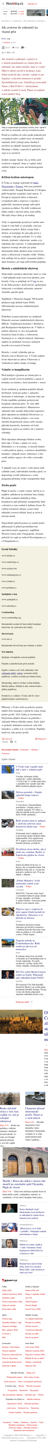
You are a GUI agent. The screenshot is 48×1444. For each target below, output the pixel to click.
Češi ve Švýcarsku (10, 1358)
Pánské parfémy (30, 1412)
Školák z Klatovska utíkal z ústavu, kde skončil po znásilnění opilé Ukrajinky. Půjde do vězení (24, 1184)
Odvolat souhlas (30, 1428)
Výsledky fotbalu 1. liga (11, 1322)
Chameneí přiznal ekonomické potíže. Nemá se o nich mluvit (35, 1113)
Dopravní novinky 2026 (35, 1354)
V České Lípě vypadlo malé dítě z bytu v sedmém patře (29, 768)
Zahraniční (20, 801)
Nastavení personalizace (24, 1430)
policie (20, 673)
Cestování (24, 750)
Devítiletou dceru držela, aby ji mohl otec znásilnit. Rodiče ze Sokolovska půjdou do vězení (31, 852)
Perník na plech (32, 1337)
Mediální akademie (17, 1425)
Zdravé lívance (31, 1326)
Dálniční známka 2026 (34, 1351)
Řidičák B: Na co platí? (34, 1358)
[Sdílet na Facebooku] (11, 741)
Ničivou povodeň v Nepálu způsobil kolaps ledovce (29, 793)
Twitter (16, 1422)
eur (34, 281)
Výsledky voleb (8, 1298)
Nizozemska (7, 186)
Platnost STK (30, 1366)
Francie (19, 186)
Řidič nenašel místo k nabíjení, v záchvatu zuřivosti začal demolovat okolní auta (31, 823)
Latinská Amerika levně (12, 1362)
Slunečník (23, 1390)
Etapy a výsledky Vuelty (35, 1294)
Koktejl (18, 921)
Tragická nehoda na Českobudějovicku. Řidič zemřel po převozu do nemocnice (28, 945)
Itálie (35, 182)
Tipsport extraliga (9, 1326)
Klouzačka (34, 1390)
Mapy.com (31, 1373)
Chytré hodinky (15, 1412)
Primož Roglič (31, 1305)
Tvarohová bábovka (33, 1330)
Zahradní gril (30, 1395)
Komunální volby (9, 1309)
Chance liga (7, 1319)
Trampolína (12, 1390)
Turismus (5, 753)
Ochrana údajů (15, 1428)
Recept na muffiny (33, 1322)
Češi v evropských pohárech (30, 1381)
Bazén (21, 1386)
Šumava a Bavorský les (12, 1354)
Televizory (35, 1408)
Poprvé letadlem (9, 1351)
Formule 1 (6, 1334)
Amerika (19, 981)
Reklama (25, 1422)
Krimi (18, 773)
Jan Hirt (28, 1298)
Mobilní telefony (33, 1399)
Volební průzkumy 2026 (12, 1294)
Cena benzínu (10, 1381)
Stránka (34, 750)
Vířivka (40, 1395)
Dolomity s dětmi (9, 1366)
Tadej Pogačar (31, 1302)
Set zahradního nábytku (13, 1395)
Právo (4, 38)
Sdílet (17, 47)
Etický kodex (32, 1425)
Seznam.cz (32, 4)
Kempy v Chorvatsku (11, 1347)
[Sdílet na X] (15, 741)
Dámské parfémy (31, 1404)
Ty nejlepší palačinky (34, 1319)
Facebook (7, 1422)
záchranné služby (9, 673)
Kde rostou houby (31, 1377)
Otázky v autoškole (33, 1362)
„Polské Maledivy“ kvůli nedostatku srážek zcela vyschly (28, 883)
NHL (4, 1337)
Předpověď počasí (14, 1377)
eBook (7, 47)
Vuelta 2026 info (32, 1290)
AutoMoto (19, 830)
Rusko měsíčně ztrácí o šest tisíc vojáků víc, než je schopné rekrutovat (9, 1114)
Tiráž (41, 1422)
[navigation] (3, 4)
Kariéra (34, 1422)
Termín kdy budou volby (12, 1302)
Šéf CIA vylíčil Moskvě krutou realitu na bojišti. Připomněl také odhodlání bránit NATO (31, 974)
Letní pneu (11, 1408)
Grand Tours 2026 (33, 1309)
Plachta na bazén (33, 1386)
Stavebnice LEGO (14, 1404)
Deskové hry (23, 1408)
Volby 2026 (6, 1290)
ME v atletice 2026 (10, 1330)
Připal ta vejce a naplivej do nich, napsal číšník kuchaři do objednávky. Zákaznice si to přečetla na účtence (30, 913)
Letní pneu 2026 (32, 1347)
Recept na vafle (32, 1334)
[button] (24, 111)
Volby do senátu (9, 1305)
